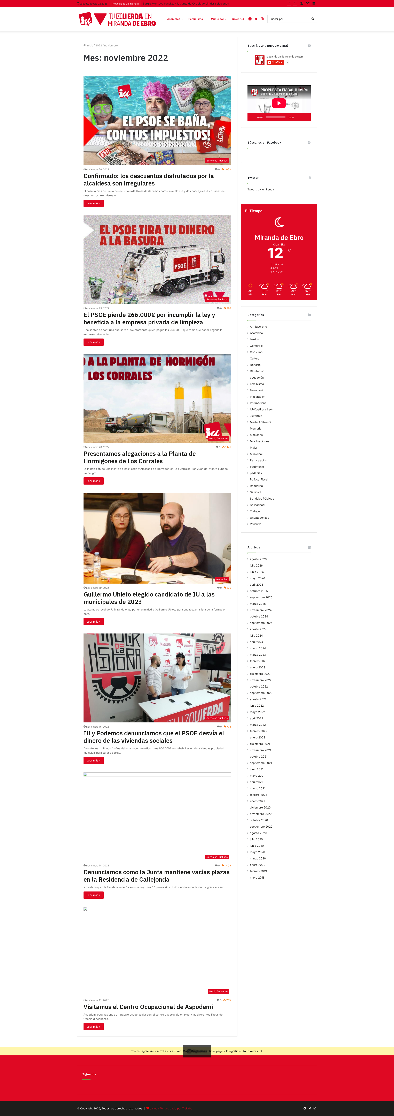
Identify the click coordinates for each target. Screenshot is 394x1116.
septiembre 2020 (261, 826)
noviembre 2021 (260, 750)
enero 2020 (257, 864)
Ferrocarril (256, 390)
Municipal (217, 19)
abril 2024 (256, 642)
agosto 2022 (258, 699)
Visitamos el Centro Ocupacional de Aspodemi (148, 1007)
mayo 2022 (257, 712)
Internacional (258, 403)
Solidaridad (257, 505)
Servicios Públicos (262, 498)
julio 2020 (256, 839)
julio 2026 (256, 565)
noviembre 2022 (260, 680)
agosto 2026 (258, 559)
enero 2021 (257, 801)
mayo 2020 (257, 852)
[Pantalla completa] (305, 117)
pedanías (256, 473)
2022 (98, 45)
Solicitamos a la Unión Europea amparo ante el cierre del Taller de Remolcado (192, 3)
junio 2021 (256, 769)
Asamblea (173, 19)
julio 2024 (256, 635)
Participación (258, 460)
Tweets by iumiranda (260, 189)
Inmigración (257, 396)
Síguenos (89, 1074)
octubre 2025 (259, 591)
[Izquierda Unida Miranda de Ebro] (117, 19)
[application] (279, 103)
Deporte (255, 364)
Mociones (256, 434)
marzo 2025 (258, 603)
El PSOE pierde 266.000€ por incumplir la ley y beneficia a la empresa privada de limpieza (149, 318)
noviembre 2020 (261, 813)
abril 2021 (256, 782)
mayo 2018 (257, 877)
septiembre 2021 (261, 763)
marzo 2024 (258, 648)
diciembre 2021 (260, 743)
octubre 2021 (258, 756)
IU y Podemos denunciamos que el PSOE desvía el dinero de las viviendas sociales (154, 736)
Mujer (253, 447)
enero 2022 (257, 737)
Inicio (89, 45)
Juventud (238, 19)
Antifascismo (258, 326)
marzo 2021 (257, 788)
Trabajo (255, 511)
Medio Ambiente (260, 422)
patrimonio (257, 466)
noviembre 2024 (261, 610)
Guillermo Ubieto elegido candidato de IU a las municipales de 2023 (149, 598)
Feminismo (195, 19)
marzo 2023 (258, 654)
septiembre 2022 (261, 692)
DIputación (257, 371)
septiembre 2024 (261, 622)
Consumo (256, 352)
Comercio (256, 345)
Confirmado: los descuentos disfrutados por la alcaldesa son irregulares (149, 179)
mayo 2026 (257, 578)
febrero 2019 (258, 871)
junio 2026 (257, 572)
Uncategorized (259, 517)
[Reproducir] (253, 117)
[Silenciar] (299, 117)
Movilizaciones (259, 441)
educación (257, 377)
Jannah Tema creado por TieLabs (171, 1108)
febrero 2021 (258, 794)
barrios (254, 339)
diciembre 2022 (260, 673)
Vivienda (255, 524)
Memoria (255, 428)
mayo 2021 (257, 775)
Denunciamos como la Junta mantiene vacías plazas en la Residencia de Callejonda (157, 875)
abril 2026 (256, 584)
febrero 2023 (258, 661)
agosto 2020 (258, 833)
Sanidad (255, 492)
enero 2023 (257, 667)
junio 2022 (257, 705)
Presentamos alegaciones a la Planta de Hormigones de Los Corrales (140, 457)
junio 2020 (257, 845)
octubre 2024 (259, 616)
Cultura (255, 358)
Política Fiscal (259, 479)
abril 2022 (256, 718)
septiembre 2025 (261, 597)
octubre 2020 (259, 820)
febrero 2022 (258, 731)
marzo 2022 (258, 724)
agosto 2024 (258, 629)
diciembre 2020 (260, 807)
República (256, 485)
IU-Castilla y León (262, 409)
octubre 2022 (259, 686)
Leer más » (94, 203)
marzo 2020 (258, 858)
